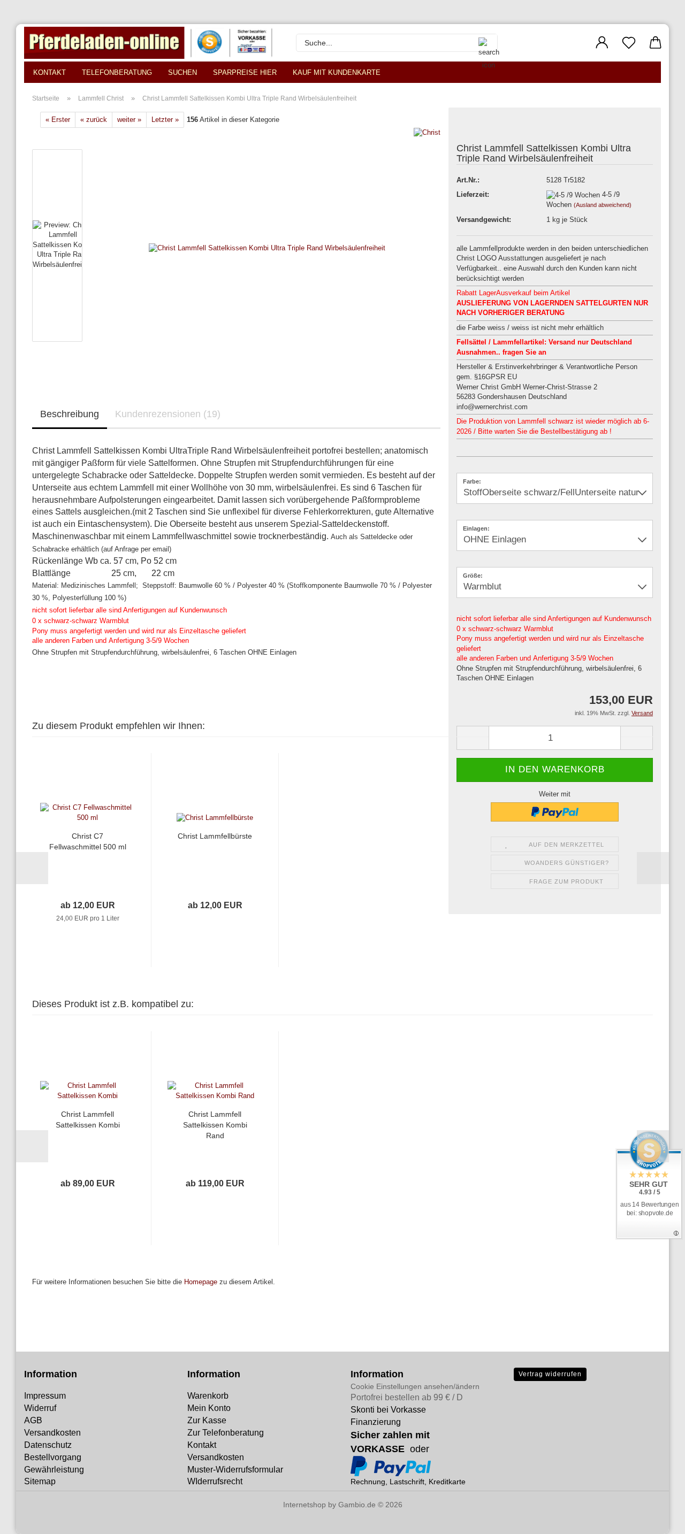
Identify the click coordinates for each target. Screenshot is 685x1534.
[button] (602, 43)
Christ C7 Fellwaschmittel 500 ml (87, 841)
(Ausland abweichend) (602, 205)
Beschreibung (69, 414)
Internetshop (304, 1504)
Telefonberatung (117, 72)
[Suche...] (483, 42)
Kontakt (49, 72)
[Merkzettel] (628, 43)
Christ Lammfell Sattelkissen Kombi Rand (215, 1125)
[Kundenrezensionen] (480, 128)
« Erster (57, 120)
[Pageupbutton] (29, 1518)
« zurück (93, 120)
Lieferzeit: (472, 194)
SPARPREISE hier (245, 72)
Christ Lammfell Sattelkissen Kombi (88, 1119)
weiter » (129, 120)
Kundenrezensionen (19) (167, 414)
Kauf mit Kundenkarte (336, 72)
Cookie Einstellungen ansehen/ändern (415, 1386)
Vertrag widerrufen (550, 1374)
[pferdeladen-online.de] (152, 43)
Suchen (182, 72)
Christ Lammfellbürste (215, 836)
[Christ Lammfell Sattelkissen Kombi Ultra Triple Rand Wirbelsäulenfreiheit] (267, 248)
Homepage (200, 1282)
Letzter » (165, 120)
